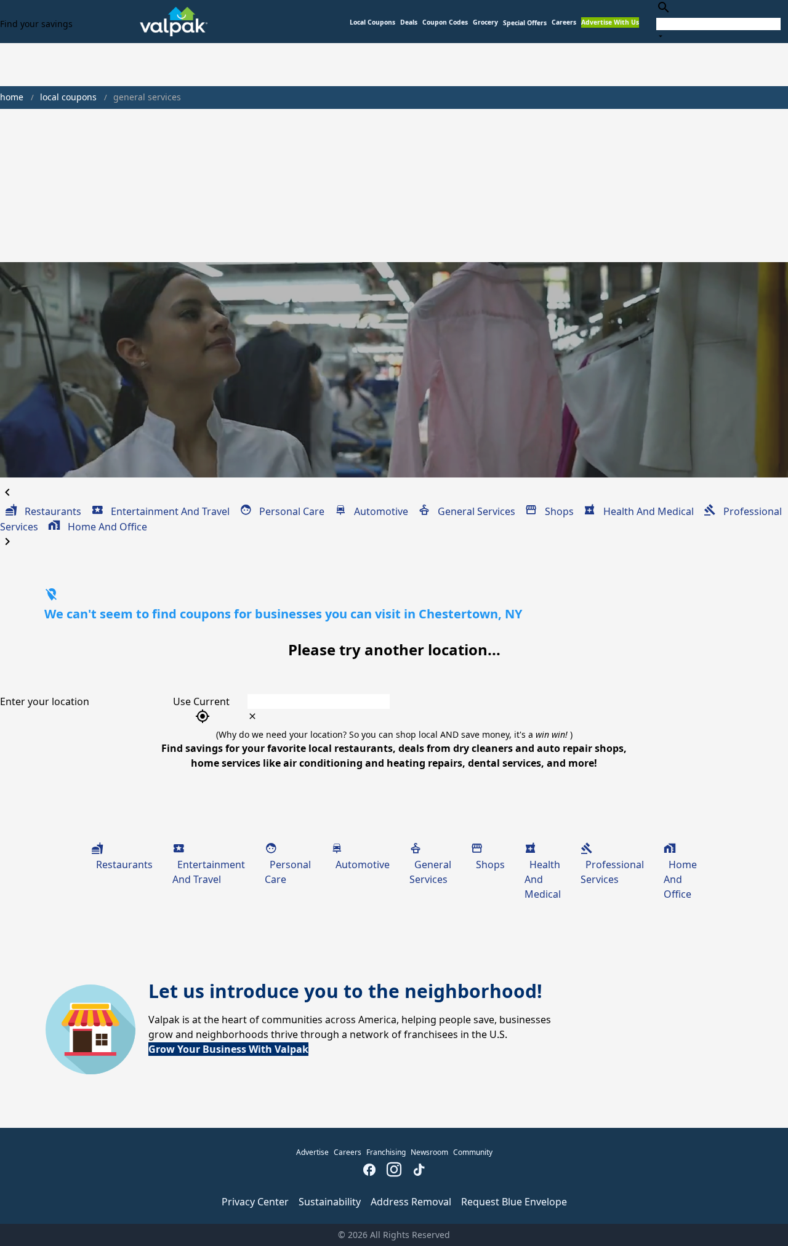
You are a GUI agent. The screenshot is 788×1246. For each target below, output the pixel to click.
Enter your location (44, 701)
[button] (525, 23)
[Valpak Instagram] (394, 1171)
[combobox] (718, 21)
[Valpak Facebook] (369, 1171)
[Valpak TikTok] (418, 1171)
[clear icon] (252, 716)
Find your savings (36, 24)
